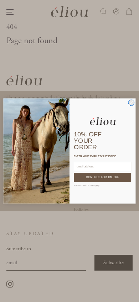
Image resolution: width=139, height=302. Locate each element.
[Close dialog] (131, 103)
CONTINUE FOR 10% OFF (102, 177)
